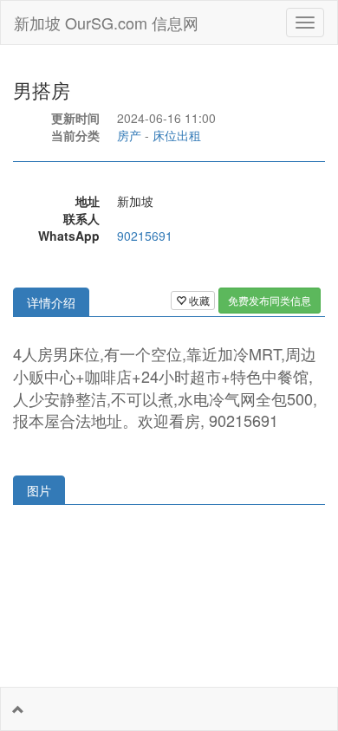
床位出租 (177, 135)
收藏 (198, 300)
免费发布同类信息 (269, 300)
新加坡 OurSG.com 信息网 (106, 22)
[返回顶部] (18, 709)
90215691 (144, 235)
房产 (129, 135)
